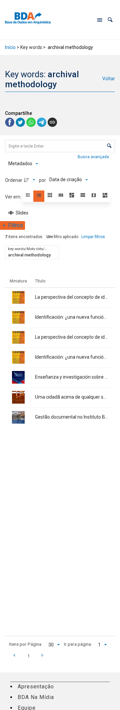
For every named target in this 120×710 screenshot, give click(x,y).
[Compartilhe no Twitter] (21, 122)
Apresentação (36, 686)
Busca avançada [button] (94, 157)
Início (10, 47)
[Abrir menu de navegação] (100, 20)
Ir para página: (78, 644)
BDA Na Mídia (36, 697)
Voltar (108, 78)
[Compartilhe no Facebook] (10, 122)
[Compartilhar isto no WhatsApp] (31, 122)
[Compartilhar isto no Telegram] (42, 122)
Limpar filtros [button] (93, 236)
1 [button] (28, 655)
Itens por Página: (25, 644)
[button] (110, 19)
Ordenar (13, 180)
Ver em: (13, 196)
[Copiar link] (52, 122)
